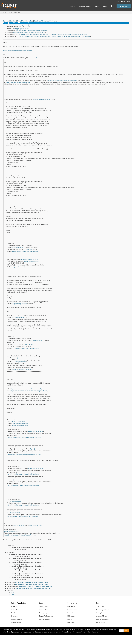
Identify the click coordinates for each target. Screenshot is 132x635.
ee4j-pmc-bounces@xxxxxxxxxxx (22, 267)
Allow (126, 631)
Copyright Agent (44, 613)
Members (72, 6)
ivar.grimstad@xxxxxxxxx (27, 25)
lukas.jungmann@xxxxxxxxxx (41, 99)
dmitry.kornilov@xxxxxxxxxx (29, 259)
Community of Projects (103, 610)
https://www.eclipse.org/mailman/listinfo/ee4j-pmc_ (24, 437)
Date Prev (6, 21)
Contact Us (14, 610)
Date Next (13, 21)
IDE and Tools (100, 607)
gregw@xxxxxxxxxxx (38, 58)
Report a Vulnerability (102, 619)
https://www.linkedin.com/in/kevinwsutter (25, 251)
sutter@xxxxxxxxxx (17, 247)
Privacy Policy (43, 607)
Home (2, 12)
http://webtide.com (35, 525)
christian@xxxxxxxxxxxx (19, 358)
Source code (17, 12)
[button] (112, 6)
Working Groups (85, 6)
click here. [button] (94, 632)
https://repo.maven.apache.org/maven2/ (18, 82)
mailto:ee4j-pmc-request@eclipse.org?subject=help (29, 32)
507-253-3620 (28, 249)
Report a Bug (71, 607)
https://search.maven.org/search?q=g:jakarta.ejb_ (26, 389)
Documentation (72, 610)
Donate (124, 6)
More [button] (105, 6)
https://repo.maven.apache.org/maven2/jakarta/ (62, 80)
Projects (97, 6)
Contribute (9, 12)
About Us (14, 607)
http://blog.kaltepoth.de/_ (19, 422)
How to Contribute (73, 613)
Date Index (37, 21)
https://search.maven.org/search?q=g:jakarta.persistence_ (29, 391)
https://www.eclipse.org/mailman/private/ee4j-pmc (31, 30)
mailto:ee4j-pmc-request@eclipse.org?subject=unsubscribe (71, 36)
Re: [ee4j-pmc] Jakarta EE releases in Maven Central (27, 547)
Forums (69, 619)
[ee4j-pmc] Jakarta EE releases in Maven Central (26, 554)
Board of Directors (16, 622)
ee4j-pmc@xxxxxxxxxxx (21, 29)
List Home (54, 21)
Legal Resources (44, 619)
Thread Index (45, 21)
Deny (121, 631)
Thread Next (29, 21)
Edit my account (115, 1)
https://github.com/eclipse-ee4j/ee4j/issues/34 (18, 50)
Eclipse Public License (46, 616)
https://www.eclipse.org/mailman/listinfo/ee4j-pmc (32, 34)
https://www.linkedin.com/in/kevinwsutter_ (26, 348)
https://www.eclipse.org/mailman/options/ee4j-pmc (34, 36)
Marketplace (71, 622)
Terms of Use (43, 610)
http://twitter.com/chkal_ (21, 423)
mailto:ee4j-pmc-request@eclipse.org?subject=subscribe (69, 34)
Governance (14, 616)
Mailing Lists (71, 616)
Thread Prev (21, 21)
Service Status (100, 622)
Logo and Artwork (16, 619)
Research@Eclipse (101, 616)
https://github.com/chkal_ (20, 425)
